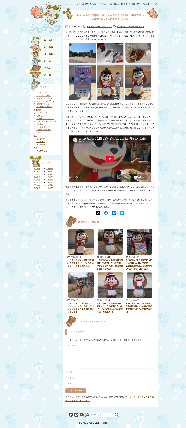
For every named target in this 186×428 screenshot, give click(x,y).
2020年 (37, 177)
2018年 (37, 180)
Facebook (106, 213)
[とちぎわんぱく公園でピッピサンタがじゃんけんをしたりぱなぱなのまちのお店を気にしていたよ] (81, 297)
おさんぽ (40, 116)
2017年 (49, 180)
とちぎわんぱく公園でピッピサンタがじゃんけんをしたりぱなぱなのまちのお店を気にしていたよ (80, 307)
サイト (68, 383)
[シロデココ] (45, 18)
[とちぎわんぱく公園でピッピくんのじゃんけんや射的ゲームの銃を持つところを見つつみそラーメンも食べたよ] (139, 253)
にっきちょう (41, 151)
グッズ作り (40, 139)
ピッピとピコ (138, 26)
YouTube (82, 415)
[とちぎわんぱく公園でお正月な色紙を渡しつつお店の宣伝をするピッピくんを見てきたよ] (139, 297)
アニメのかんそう (43, 95)
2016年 (37, 182)
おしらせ (48, 47)
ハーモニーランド (43, 129)
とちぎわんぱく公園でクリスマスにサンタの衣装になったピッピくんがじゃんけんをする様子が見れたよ (110, 307)
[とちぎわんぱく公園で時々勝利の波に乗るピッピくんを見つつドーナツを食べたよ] (81, 253)
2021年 (49, 174)
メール (69, 377)
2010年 (49, 188)
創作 (35, 135)
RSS (87, 415)
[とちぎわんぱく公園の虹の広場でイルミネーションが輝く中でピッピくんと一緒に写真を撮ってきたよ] (110, 253)
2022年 (37, 174)
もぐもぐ (40, 132)
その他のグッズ (42, 104)
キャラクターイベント (103, 26)
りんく (47, 68)
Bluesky (114, 213)
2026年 (37, 168)
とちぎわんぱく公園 (125, 26)
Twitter (98, 213)
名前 (68, 371)
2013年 (49, 185)
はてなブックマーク (122, 213)
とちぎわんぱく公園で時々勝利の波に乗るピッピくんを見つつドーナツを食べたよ (80, 263)
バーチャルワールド (44, 127)
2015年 (49, 182)
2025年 (49, 168)
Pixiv (76, 415)
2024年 (37, 171)
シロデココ (67, 4)
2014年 (37, 185)
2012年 (37, 188)
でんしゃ (40, 124)
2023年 (49, 171)
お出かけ (90, 26)
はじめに (48, 40)
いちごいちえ (41, 113)
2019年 (49, 177)
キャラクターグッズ (44, 98)
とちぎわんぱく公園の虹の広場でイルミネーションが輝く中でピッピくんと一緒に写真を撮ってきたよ (110, 264)
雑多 (35, 148)
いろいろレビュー (41, 92)
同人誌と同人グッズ (44, 106)
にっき (47, 61)
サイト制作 (40, 141)
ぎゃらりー (50, 54)
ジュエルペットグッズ (45, 101)
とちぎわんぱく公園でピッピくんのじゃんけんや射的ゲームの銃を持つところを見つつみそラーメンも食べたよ (139, 264)
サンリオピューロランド (46, 121)
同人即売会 (40, 144)
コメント (70, 345)
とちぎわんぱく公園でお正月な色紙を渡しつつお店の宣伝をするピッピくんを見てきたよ (139, 307)
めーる (47, 75)
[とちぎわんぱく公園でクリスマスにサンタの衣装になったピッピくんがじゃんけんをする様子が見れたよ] (110, 297)
